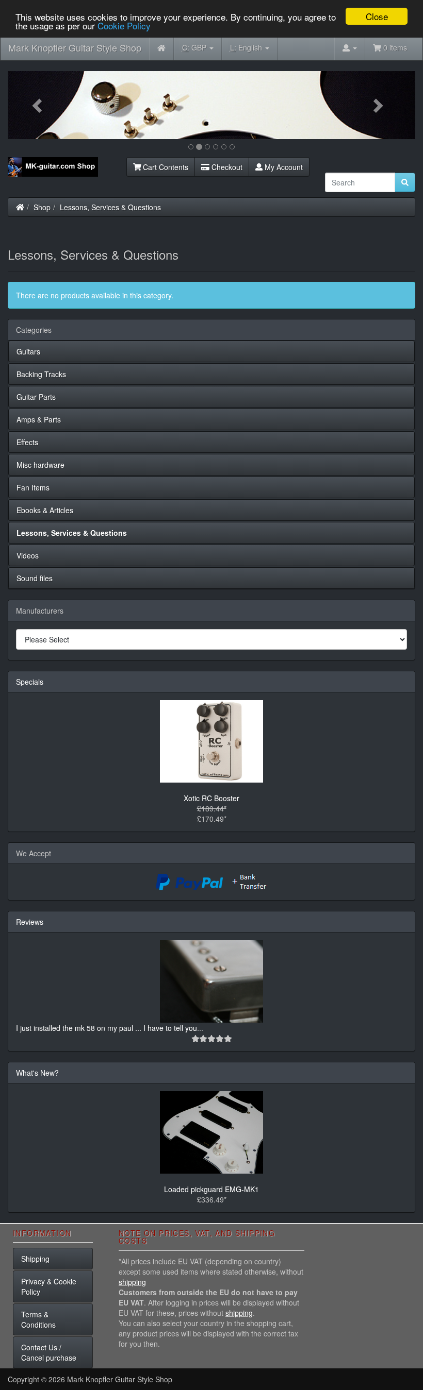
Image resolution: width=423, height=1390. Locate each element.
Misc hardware (40, 465)
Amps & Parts (39, 419)
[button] (38, 105)
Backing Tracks (41, 374)
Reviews (29, 922)
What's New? (37, 1072)
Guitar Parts (36, 397)
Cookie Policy (124, 25)
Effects (27, 442)
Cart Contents (164, 167)
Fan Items (33, 487)
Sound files (35, 578)
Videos (28, 555)
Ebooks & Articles (45, 510)
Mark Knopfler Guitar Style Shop (74, 47)
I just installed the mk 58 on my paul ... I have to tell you (106, 1028)
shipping (132, 1282)
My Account (283, 167)
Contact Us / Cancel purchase (48, 1352)
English (247, 47)
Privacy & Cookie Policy (48, 1286)
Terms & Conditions (38, 1319)
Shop (42, 207)
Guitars (28, 351)
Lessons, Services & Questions (110, 207)
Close (377, 16)
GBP (195, 47)
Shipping (35, 1258)
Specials (29, 681)
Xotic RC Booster (211, 798)
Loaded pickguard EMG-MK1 (211, 1189)
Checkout (225, 167)
